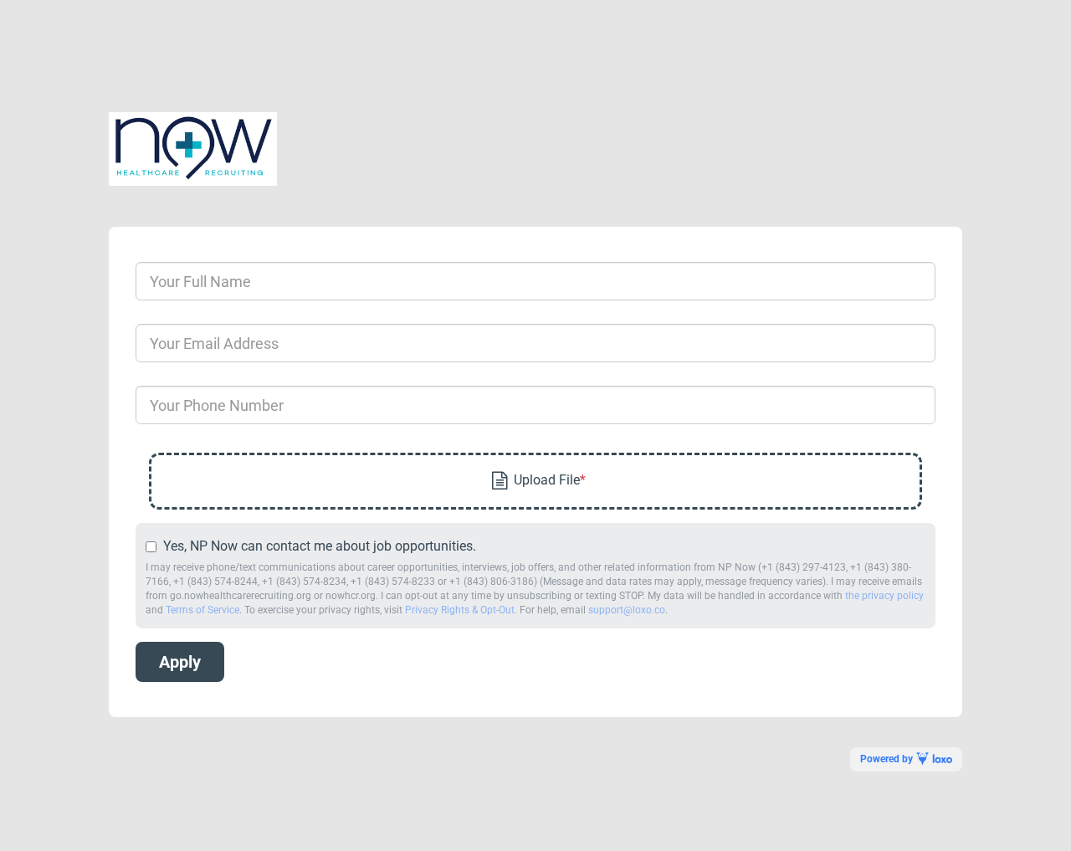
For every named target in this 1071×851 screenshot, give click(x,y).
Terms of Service (202, 610)
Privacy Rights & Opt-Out (460, 610)
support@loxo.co (626, 610)
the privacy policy (884, 596)
